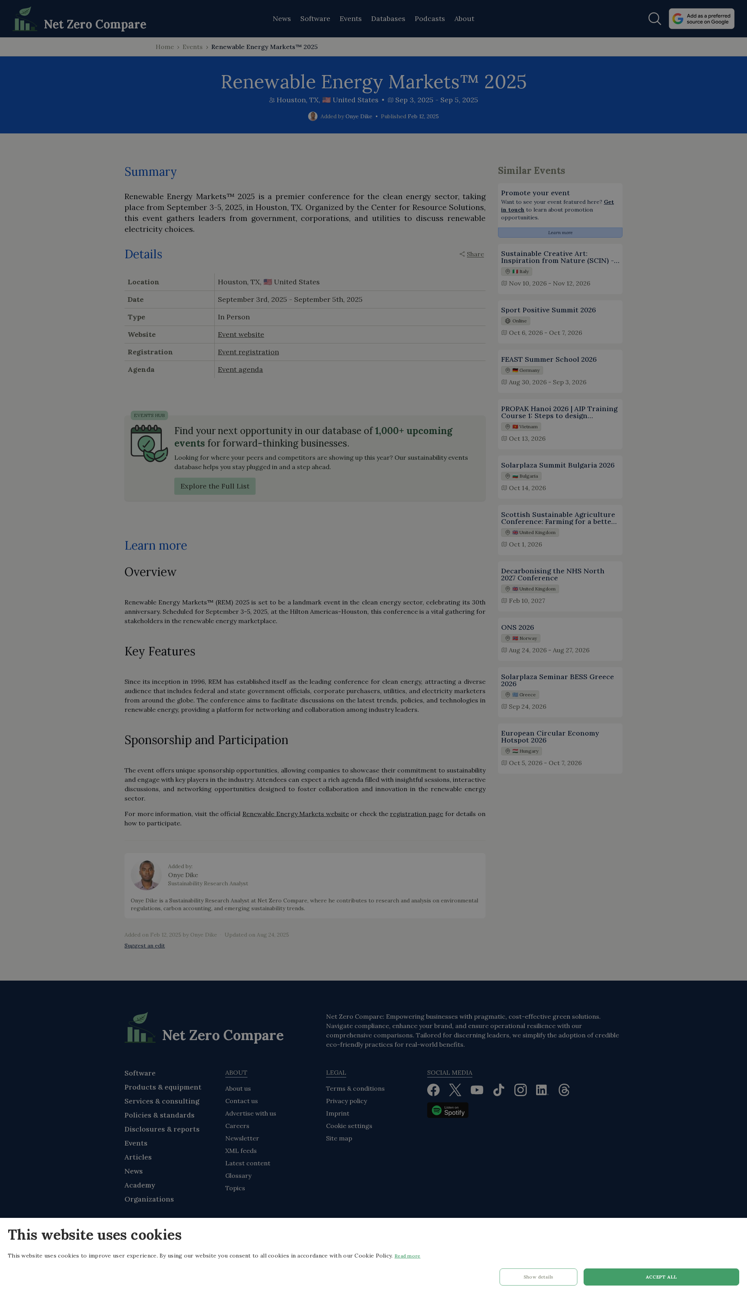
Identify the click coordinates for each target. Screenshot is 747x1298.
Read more (408, 1256)
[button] (538, 1279)
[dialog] (373, 1258)
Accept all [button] (661, 1277)
